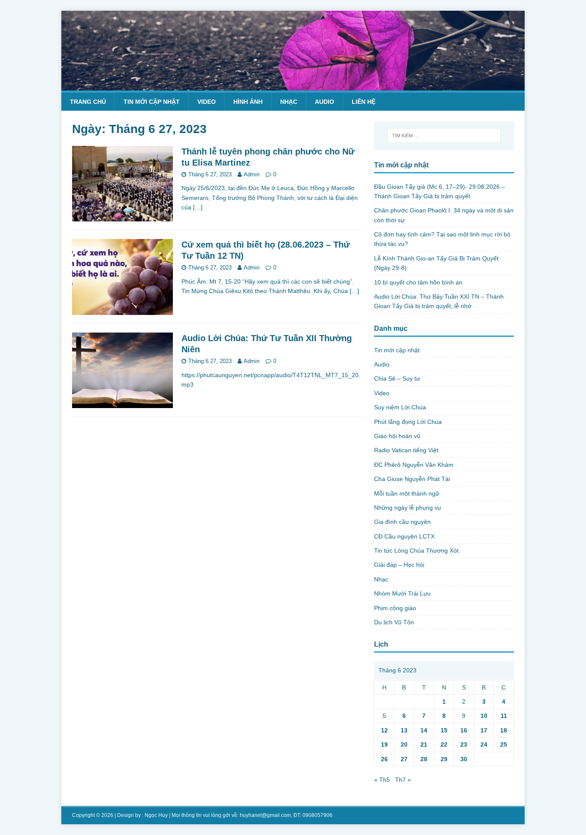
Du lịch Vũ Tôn (394, 622)
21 (423, 744)
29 (444, 759)
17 (483, 730)
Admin (252, 174)
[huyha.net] (293, 85)
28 (423, 759)
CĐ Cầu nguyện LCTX (404, 536)
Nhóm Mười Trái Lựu (402, 593)
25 (503, 744)
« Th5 (382, 779)
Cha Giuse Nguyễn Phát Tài (412, 478)
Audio (324, 101)
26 (384, 759)
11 (504, 715)
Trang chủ (88, 101)
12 (384, 730)
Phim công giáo (395, 608)
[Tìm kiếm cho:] (444, 135)
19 (384, 744)
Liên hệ (363, 101)
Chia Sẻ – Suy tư (397, 378)
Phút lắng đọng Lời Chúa (408, 421)
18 (503, 730)
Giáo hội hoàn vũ (397, 436)
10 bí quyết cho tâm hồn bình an (418, 282)
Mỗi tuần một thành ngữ (406, 493)
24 (483, 744)
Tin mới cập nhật (152, 101)
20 (404, 744)
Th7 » (403, 779)
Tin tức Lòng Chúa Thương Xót (416, 550)
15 (444, 730)
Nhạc (288, 101)
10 (483, 715)
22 (444, 744)
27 (404, 759)
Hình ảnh (248, 101)
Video (206, 101)
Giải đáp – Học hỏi (399, 564)
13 (404, 730)
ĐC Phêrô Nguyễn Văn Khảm (413, 464)
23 (463, 744)
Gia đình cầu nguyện (402, 521)
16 (463, 730)
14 (423, 730)
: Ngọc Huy (155, 815)
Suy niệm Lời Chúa (400, 407)
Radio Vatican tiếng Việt (406, 450)
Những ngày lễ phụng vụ (407, 507)
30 (463, 759)
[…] (197, 207)
